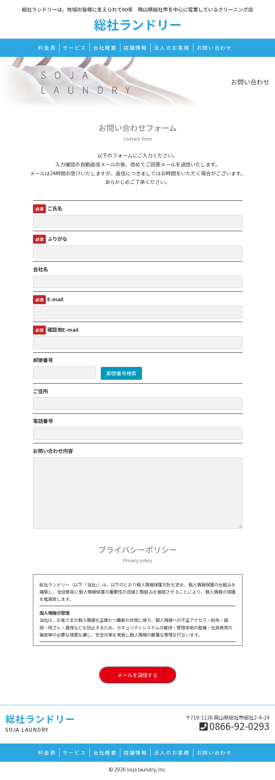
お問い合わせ (214, 47)
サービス (75, 47)
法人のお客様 (172, 47)
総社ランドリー (138, 24)
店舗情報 (136, 47)
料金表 (47, 47)
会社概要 (105, 47)
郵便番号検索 (121, 373)
